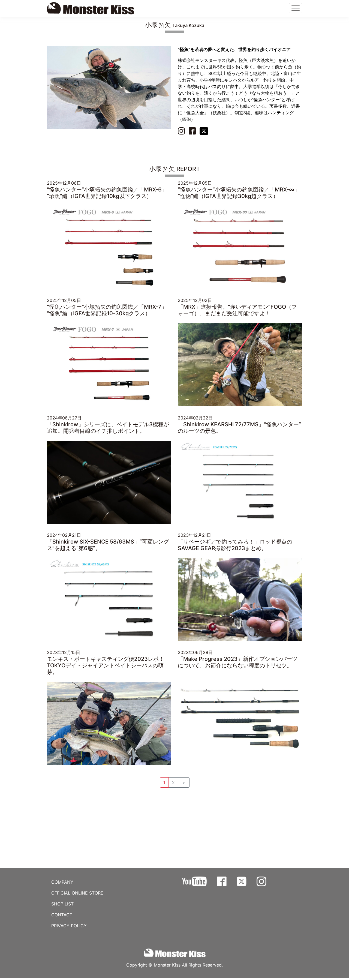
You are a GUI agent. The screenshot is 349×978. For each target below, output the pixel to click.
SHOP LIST (62, 904)
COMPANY (62, 882)
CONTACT (61, 914)
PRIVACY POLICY (69, 925)
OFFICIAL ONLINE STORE (77, 893)
